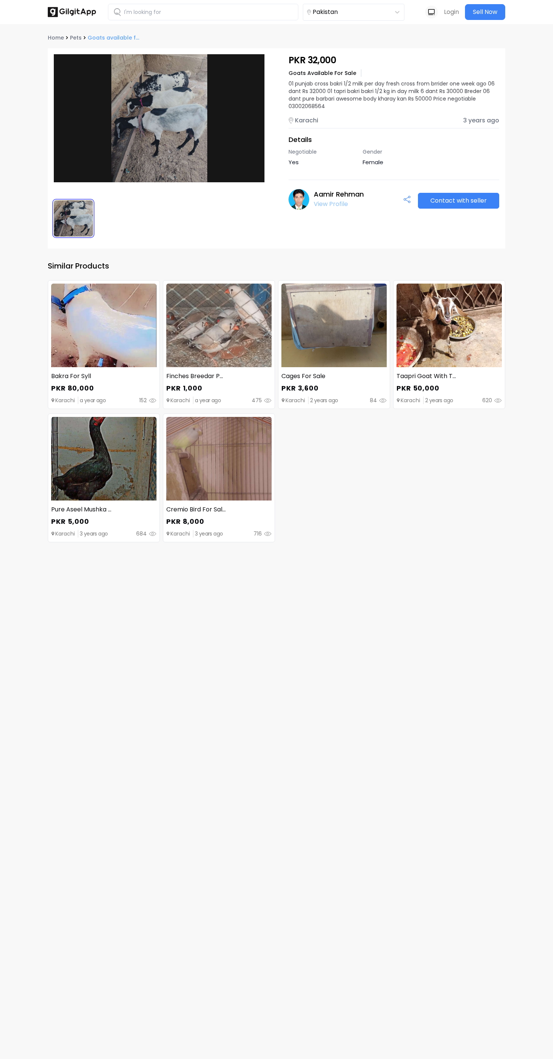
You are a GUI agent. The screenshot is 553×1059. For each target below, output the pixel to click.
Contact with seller (458, 200)
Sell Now (485, 12)
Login (451, 12)
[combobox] (340, 12)
